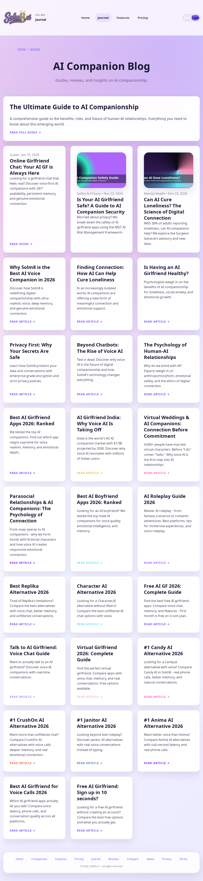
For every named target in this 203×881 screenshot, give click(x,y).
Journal (103, 18)
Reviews (113, 859)
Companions (39, 859)
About (150, 859)
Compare (133, 859)
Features (123, 18)
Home (85, 18)
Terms (183, 859)
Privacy (166, 859)
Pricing (143, 18)
